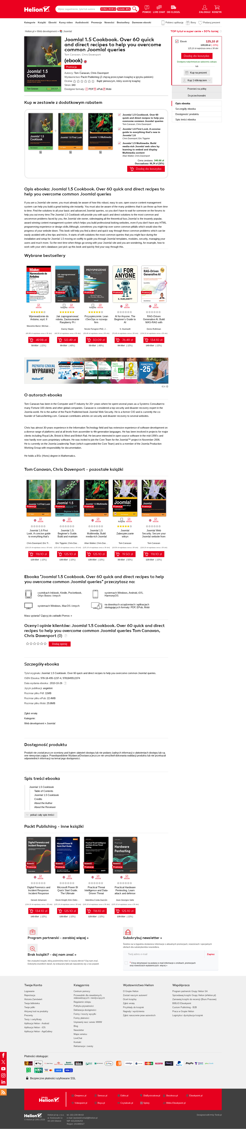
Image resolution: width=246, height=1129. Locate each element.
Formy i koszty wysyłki (85, 1014)
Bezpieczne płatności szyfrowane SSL (53, 1078)
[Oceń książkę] (84, 81)
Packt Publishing (90, 77)
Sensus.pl (102, 1095)
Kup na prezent (198, 72)
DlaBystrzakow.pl (151, 1095)
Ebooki (53, 22)
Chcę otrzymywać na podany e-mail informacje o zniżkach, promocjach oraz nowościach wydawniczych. (163, 964)
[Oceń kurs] (36, 643)
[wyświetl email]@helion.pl (85, 1118)
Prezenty (28, 1015)
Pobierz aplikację (174, 22)
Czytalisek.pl (126, 1103)
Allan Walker (128, 156)
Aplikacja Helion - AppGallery (38, 1031)
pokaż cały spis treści (42, 814)
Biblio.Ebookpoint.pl (176, 1103)
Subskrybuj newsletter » (142, 938)
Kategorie (29, 22)
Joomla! (51, 723)
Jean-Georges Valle (125, 900)
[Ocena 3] (81, 81)
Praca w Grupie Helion (183, 1011)
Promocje (96, 22)
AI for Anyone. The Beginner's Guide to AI (125, 319)
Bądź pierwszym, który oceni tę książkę (118, 81)
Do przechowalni (197, 95)
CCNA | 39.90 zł (108, 9)
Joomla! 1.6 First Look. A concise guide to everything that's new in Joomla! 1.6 (141, 132)
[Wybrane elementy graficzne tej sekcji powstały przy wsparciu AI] (167, 386)
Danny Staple (67, 329)
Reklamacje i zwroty (83, 1046)
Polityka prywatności (84, 1006)
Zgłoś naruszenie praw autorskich (139, 1015)
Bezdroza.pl (172, 1095)
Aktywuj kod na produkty (36, 1011)
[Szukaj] (135, 9)
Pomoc (66, 615)
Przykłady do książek (133, 1007)
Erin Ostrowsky (75, 900)
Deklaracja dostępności (85, 1010)
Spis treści (185, 119)
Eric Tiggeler (144, 138)
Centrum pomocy (82, 991)
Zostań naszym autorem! (135, 995)
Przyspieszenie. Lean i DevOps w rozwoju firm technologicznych (96, 321)
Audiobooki (82, 22)
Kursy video (66, 22)
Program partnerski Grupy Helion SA (190, 991)
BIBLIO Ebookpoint (181, 1003)
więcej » (163, 965)
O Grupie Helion (130, 991)
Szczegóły (185, 108)
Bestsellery (123, 22)
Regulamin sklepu (82, 1002)
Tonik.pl (218, 1115)
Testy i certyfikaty (33, 1019)
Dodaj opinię (59, 644)
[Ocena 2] (78, 81)
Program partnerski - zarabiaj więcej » (58, 938)
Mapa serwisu (80, 1034)
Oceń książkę (129, 999)
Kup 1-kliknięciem (197, 80)
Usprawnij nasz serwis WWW (88, 1022)
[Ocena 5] (89, 81)
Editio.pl (124, 1095)
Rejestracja (29, 995)
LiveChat (78, 1038)
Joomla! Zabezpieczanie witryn (125, 533)
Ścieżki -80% (124, 9)
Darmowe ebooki (141, 22)
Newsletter (79, 1030)
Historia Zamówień (33, 999)
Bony (193, 22)
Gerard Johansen (39, 900)
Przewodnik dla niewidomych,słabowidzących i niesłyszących (89, 996)
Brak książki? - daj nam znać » (52, 954)
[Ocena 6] (92, 81)
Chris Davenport (100, 73)
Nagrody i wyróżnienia (133, 1011)
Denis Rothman (154, 329)
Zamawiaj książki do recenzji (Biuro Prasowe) (194, 999)
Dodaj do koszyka (196, 56)
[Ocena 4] (85, 81)
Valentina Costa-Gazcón (96, 900)
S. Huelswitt (125, 329)
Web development (34, 723)
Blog (76, 1026)
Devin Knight (61, 900)
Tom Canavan (81, 73)
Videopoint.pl (81, 1103)
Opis (182, 103)
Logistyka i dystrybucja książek (187, 1015)
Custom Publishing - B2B (184, 1007)
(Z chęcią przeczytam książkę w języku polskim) (126, 77)
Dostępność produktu (187, 114)
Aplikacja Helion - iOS (35, 1027)
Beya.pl (101, 1103)
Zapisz (211, 954)
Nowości (109, 22)
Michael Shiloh (48, 326)
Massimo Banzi (34, 326)
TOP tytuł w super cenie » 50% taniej (194, 31)
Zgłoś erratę (30, 713)
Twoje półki (29, 1007)
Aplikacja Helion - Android (36, 1023)
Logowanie (29, 991)
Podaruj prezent (211, 22)
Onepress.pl (80, 1095)
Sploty (146, 1103)
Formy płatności (81, 1018)
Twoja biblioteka (32, 1003)
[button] (166, 283)
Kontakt (77, 1042)
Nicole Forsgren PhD (93, 329)
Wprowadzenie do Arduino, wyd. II (39, 318)
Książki (42, 22)
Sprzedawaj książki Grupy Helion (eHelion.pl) (194, 995)
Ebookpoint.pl (195, 1095)
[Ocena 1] (74, 81)
